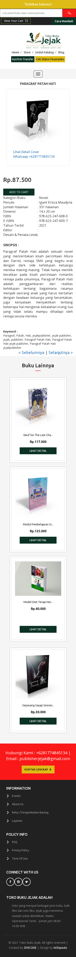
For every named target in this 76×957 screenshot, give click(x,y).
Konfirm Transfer (22, 59)
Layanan (17, 820)
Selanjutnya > (61, 352)
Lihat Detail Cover (26, 152)
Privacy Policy (20, 850)
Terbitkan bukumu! (38, 4)
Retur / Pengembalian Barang (30, 812)
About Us (18, 804)
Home (15, 52)
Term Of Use (20, 858)
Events (16, 796)
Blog (61, 52)
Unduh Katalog (44, 52)
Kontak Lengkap (37, 769)
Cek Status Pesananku (50, 59)
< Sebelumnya (31, 352)
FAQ (14, 842)
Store (27, 52)
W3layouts (60, 947)
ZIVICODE (30, 947)
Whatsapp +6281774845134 (34, 156)
